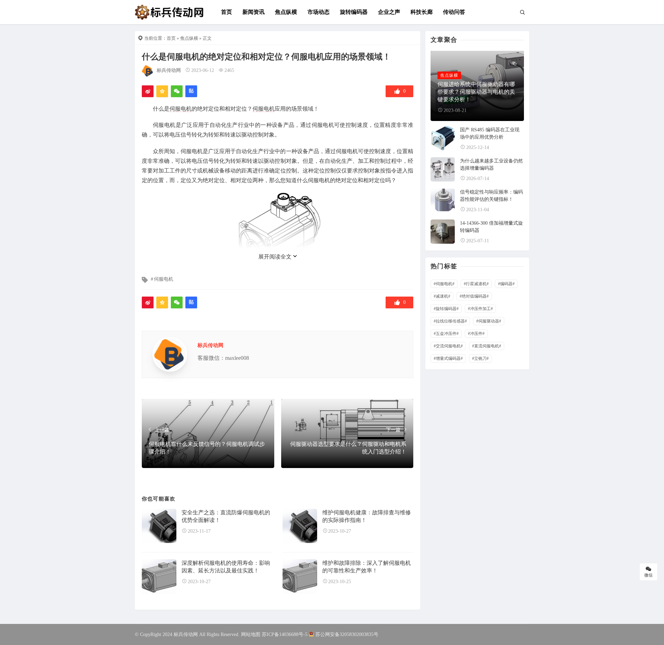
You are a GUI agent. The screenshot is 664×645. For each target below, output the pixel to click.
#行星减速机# (476, 283)
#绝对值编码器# (474, 296)
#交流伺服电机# (448, 346)
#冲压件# (476, 333)
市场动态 (318, 12)
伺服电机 (180, 109)
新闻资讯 (253, 12)
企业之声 (389, 12)
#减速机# (442, 296)
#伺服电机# (444, 283)
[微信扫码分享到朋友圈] (177, 91)
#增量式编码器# (448, 358)
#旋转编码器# (446, 308)
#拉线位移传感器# (450, 321)
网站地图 (250, 634)
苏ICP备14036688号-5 (284, 634)
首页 (226, 12)
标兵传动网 (169, 70)
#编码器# (506, 283)
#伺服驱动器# (488, 321)
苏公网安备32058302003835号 (346, 634)
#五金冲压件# (446, 333)
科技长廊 (422, 12)
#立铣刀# (480, 358)
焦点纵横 (286, 12)
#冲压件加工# (480, 308)
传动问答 (454, 12)
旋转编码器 (354, 12)
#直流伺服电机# (486, 346)
